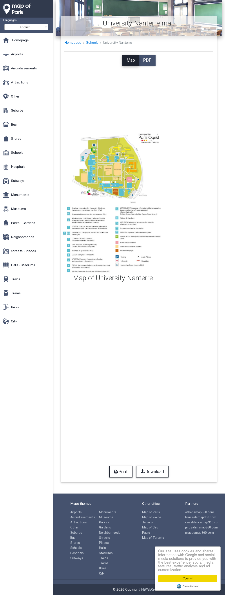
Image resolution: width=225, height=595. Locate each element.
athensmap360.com (199, 512)
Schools (92, 43)
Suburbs (76, 532)
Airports (76, 512)
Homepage (72, 43)
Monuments (107, 512)
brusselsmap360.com (200, 517)
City (102, 573)
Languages (10, 20)
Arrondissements (82, 517)
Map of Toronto (153, 537)
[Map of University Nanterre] (113, 203)
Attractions (78, 522)
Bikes (103, 568)
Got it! (188, 578)
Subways (76, 558)
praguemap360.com (199, 532)
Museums (106, 517)
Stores (75, 542)
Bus (73, 537)
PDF (147, 60)
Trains (103, 558)
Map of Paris (151, 512)
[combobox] (26, 27)
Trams (104, 563)
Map (131, 60)
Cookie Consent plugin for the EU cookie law (188, 586)
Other (74, 527)
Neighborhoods (109, 532)
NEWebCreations (153, 589)
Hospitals (77, 553)
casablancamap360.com (202, 522)
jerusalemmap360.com (201, 527)
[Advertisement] (139, 96)
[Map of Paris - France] (26, 15)
